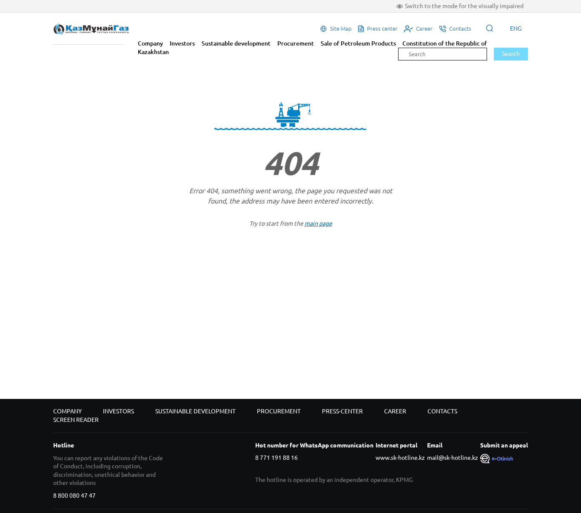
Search (511, 53)
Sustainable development (236, 43)
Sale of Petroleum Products (358, 43)
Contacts (442, 411)
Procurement (295, 43)
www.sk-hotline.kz (400, 457)
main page (318, 223)
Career (395, 411)
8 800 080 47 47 (74, 495)
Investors (182, 43)
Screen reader (76, 419)
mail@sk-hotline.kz (452, 457)
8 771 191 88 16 (276, 457)
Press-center (342, 411)
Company (150, 43)
